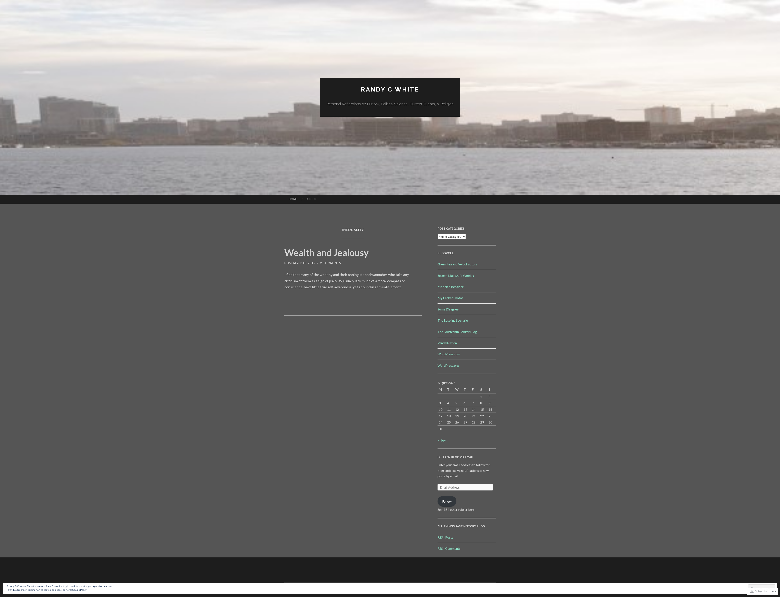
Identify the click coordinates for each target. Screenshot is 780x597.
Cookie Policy (79, 589)
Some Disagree (448, 309)
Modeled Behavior (451, 287)
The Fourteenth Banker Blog (457, 332)
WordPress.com (449, 354)
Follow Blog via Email (456, 457)
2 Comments (330, 263)
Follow (447, 501)
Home (293, 199)
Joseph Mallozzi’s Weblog (456, 275)
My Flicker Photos (450, 298)
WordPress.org (448, 365)
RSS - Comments (449, 548)
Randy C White (390, 89)
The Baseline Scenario (453, 320)
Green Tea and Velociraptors (457, 264)
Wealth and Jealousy (326, 252)
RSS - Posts (445, 537)
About (312, 199)
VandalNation (447, 343)
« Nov (442, 440)
